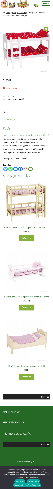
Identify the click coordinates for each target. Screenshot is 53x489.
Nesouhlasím (33, 481)
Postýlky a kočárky (19, 12)
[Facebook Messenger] (15, 169)
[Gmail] (25, 169)
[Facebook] (20, 169)
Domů (8, 12)
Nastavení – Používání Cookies (27, 485)
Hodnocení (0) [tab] (9, 119)
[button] (46, 29)
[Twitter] (5, 169)
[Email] (30, 169)
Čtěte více (26, 238)
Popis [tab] (5, 112)
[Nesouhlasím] (49, 477)
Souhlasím (20, 481)
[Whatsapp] (10, 169)
